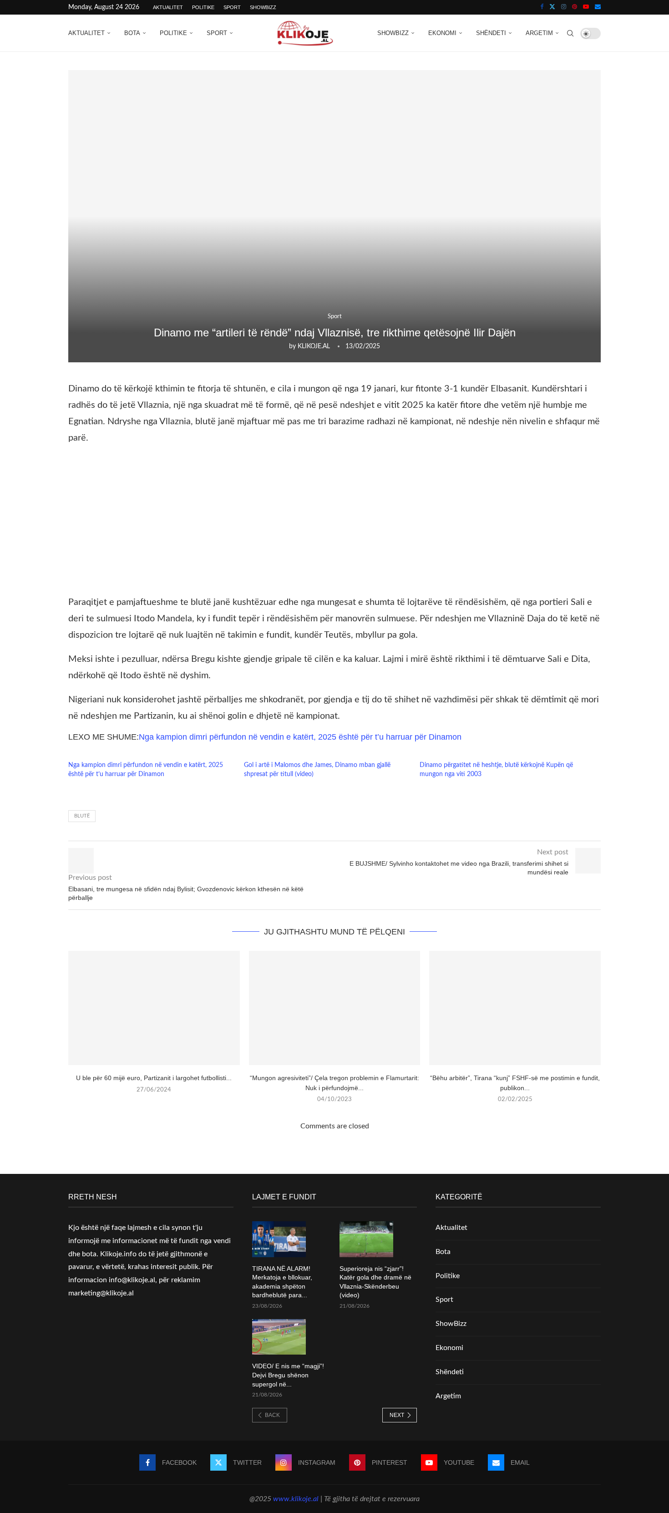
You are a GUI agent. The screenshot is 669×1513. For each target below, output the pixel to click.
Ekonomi (442, 33)
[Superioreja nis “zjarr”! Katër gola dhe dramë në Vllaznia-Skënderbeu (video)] (366, 1239)
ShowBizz (263, 7)
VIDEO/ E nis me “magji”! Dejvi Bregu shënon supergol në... (288, 1374)
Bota (132, 33)
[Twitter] (552, 7)
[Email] (598, 7)
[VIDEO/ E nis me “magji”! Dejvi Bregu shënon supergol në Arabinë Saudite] (279, 1337)
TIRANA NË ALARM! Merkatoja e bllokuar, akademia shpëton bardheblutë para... (282, 1282)
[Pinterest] (574, 7)
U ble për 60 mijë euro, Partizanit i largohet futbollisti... (154, 1077)
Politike (203, 7)
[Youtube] (586, 7)
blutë (82, 815)
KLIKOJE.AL (314, 346)
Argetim (539, 33)
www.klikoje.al (296, 1499)
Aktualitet (168, 7)
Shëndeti (491, 33)
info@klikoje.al (132, 1280)
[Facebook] (541, 7)
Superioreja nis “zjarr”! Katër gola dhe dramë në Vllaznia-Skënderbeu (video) (375, 1282)
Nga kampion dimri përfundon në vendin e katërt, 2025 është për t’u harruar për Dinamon (300, 736)
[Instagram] (563, 7)
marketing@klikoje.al (101, 1293)
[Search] (570, 33)
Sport (232, 7)
